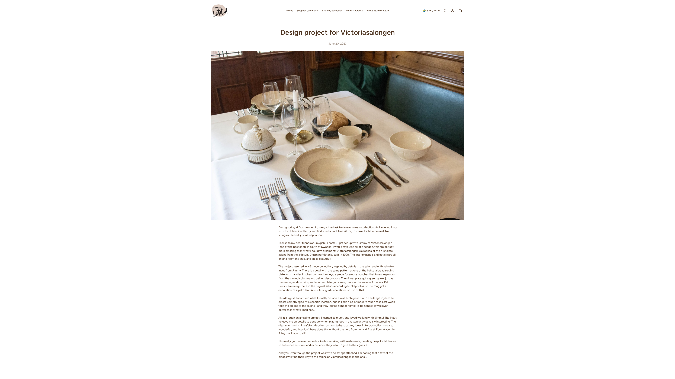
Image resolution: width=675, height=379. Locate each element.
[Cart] (460, 11)
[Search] (445, 11)
